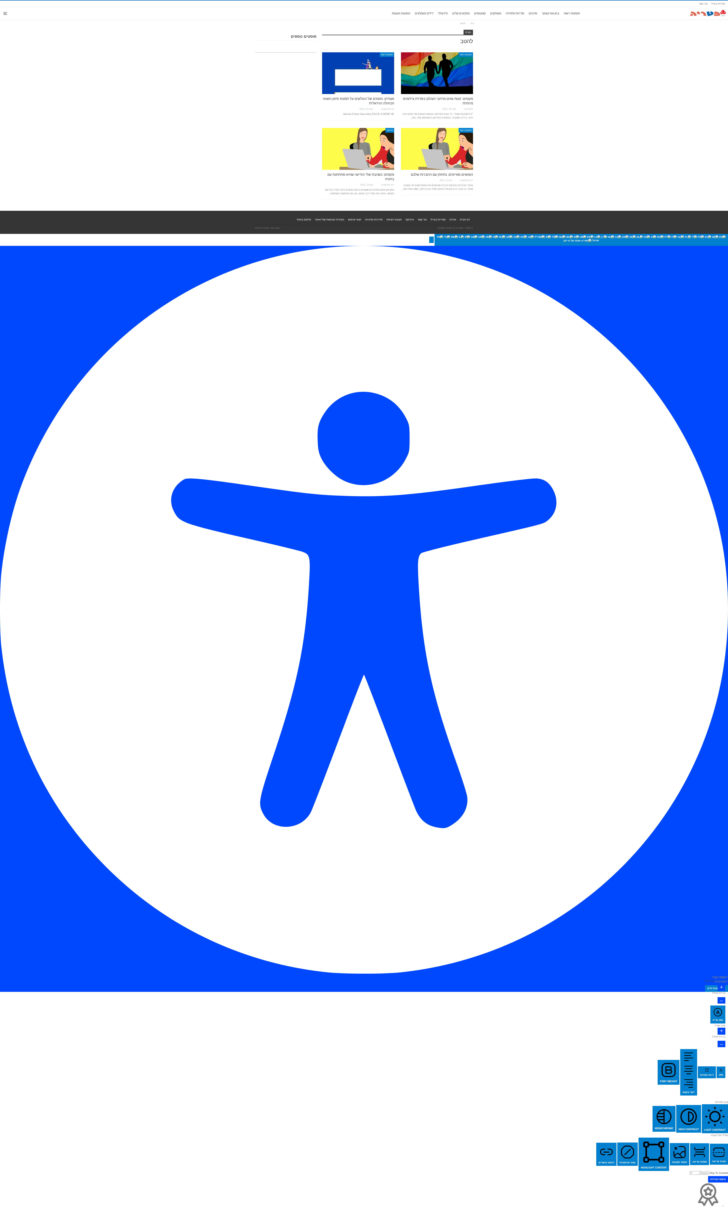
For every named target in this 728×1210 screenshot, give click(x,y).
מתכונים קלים (461, 13)
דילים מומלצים (424, 13)
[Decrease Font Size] (721, 1000)
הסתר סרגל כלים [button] (716, 988)
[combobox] (581, 240)
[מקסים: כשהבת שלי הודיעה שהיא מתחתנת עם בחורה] (358, 149)
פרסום (390, 130)
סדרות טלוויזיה (515, 13)
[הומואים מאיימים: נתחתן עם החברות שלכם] (437, 149)
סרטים (533, 13)
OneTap (709, 981)
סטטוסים (480, 13)
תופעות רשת (572, 13)
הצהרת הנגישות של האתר (329, 219)
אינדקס (410, 219)
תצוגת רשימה (394, 219)
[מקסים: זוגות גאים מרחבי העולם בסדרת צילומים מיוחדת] (437, 73)
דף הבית (465, 219)
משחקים (495, 13)
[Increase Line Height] (721, 1031)
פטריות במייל (718, 3)
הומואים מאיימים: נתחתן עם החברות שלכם (442, 174)
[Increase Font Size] (721, 987)
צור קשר (703, 3)
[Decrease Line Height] (721, 1044)
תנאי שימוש (354, 219)
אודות (453, 219)
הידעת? (443, 13)
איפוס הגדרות (718, 1179)
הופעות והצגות (401, 13)
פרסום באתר (304, 219)
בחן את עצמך (550, 13)
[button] (431, 240)
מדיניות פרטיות (374, 219)
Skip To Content (718, 1173)
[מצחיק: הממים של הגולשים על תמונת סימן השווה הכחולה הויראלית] (358, 73)
